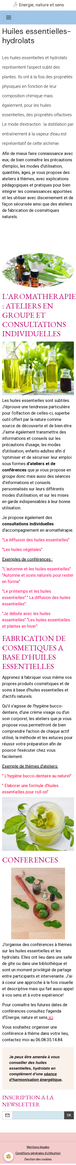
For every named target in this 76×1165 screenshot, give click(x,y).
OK (69, 1115)
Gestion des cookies (38, 1159)
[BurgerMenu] (8, 17)
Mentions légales (38, 1147)
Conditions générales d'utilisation (38, 1153)
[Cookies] (8, 1156)
